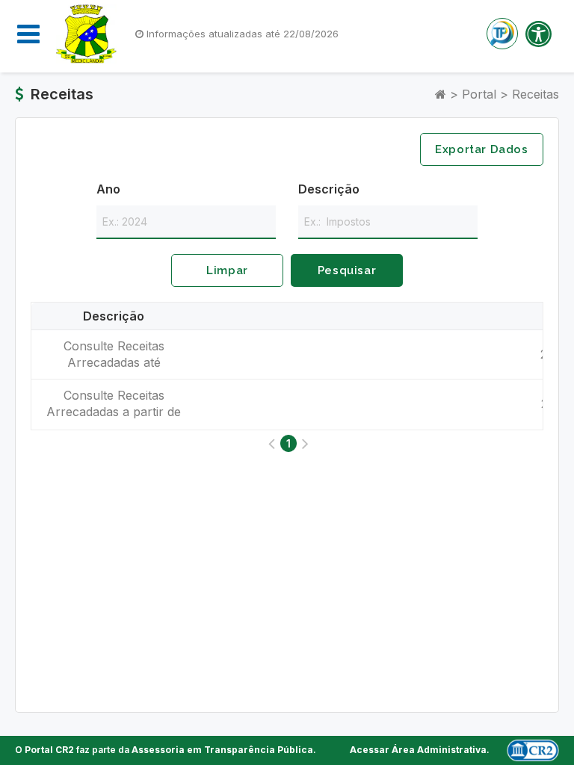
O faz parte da (164, 749)
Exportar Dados (481, 149)
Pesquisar (347, 270)
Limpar (227, 270)
